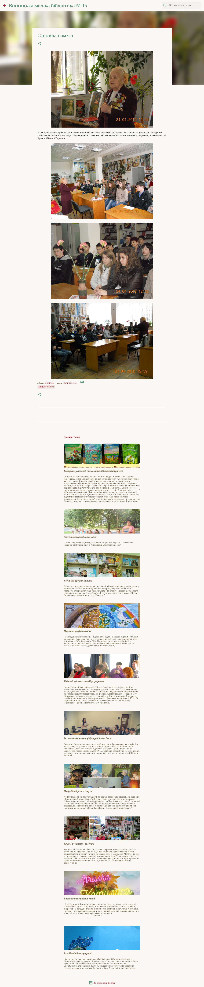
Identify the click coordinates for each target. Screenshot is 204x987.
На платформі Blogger (104, 983)
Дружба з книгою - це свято (79, 843)
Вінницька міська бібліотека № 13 (48, 5)
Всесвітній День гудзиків (77, 953)
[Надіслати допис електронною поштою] (82, 383)
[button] (39, 43)
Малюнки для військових (77, 631)
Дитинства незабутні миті (79, 898)
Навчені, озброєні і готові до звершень (84, 681)
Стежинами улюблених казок (80, 536)
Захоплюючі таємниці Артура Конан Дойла (88, 738)
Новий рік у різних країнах (78, 580)
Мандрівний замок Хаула (78, 791)
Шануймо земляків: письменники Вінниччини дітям (93, 470)
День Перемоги (46, 387)
